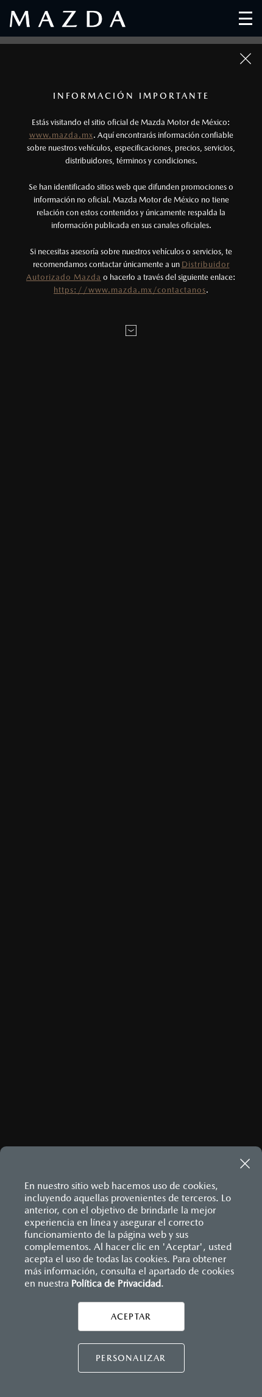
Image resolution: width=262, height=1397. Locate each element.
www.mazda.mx (61, 135)
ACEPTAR (131, 1316)
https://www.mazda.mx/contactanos (130, 290)
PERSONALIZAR (131, 1358)
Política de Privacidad (116, 1283)
